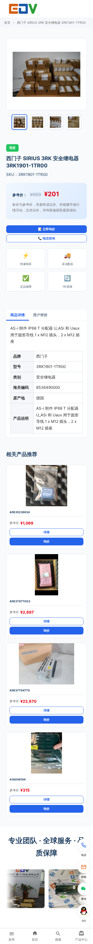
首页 (7, 22)
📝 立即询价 (46, 229)
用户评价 (40, 315)
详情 (46, 532)
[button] (84, 848)
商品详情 (17, 315)
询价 (46, 541)
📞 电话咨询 (46, 238)
